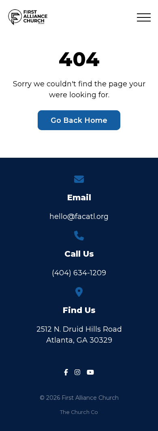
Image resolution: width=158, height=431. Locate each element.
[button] (144, 17)
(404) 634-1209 (79, 272)
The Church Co (79, 412)
